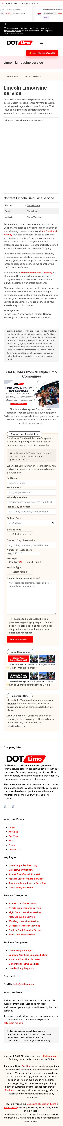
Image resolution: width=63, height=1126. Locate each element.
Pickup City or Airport (18, 506)
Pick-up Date (14, 518)
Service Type (14, 529)
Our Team (14, 836)
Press (12, 845)
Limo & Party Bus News (21, 887)
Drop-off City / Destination (21, 540)
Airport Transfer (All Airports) (24, 874)
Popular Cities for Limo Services (26, 878)
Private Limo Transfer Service (25, 908)
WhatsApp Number (17, 497)
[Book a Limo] (31, 393)
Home (12, 827)
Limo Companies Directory (23, 865)
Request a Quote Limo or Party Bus (27, 883)
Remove (32, 667)
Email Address (14, 487)
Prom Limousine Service (22, 934)
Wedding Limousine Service (24, 921)
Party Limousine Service (22, 916)
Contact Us (15, 849)
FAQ (11, 840)
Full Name (12, 478)
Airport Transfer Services (22, 903)
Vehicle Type (14, 567)
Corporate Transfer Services (24, 925)
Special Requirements (23, 578)
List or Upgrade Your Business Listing (29, 684)
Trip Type (12, 558)
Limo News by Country (21, 869)
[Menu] (41, 42)
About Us (13, 831)
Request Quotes (26, 441)
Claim (13, 667)
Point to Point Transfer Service (25, 930)
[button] (42, 53)
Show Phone (33, 205)
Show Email (32, 211)
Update (22, 667)
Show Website (34, 217)
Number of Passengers (19, 550)
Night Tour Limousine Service (25, 912)
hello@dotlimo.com (23, 984)
